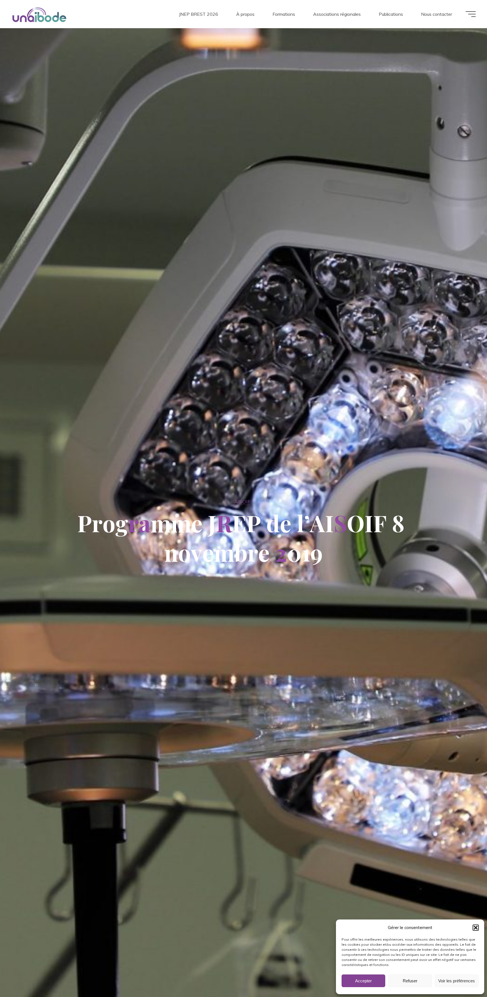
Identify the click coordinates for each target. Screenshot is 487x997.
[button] (476, 927)
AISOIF (242, 501)
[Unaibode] (39, 14)
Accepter (363, 980)
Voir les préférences (456, 980)
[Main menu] (471, 14)
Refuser (410, 980)
